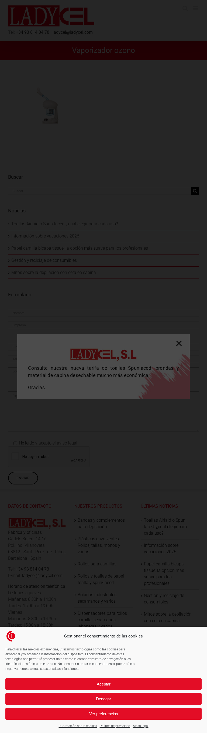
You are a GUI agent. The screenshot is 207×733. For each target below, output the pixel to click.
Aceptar (104, 684)
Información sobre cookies (78, 726)
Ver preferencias (103, 713)
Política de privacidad (115, 726)
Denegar (103, 699)
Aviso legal (141, 726)
